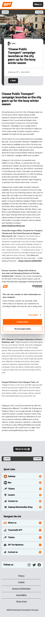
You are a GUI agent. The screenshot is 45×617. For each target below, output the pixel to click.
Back (14, 81)
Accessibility (21, 595)
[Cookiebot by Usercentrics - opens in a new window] (32, 286)
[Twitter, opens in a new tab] (34, 565)
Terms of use (21, 602)
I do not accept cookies (22, 329)
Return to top (21, 449)
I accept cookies (22, 322)
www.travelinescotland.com (13, 226)
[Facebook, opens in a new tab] (39, 565)
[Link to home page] (7, 4)
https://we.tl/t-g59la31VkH (29, 261)
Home (6, 12)
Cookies (21, 582)
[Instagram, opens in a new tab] (29, 565)
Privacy (21, 576)
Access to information (21, 589)
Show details (33, 315)
